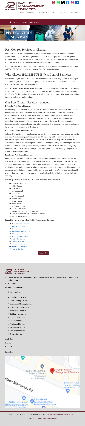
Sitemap (8, 343)
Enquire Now (43, 253)
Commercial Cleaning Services (23, 229)
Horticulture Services (19, 246)
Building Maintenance (20, 236)
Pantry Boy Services (19, 239)
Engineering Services (19, 244)
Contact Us (74, 13)
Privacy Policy (10, 347)
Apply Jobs (62, 13)
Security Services (18, 249)
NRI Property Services (20, 234)
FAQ (53, 13)
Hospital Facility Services (21, 231)
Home (21, 13)
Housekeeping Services (20, 224)
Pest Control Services (17, 324)
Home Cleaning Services (21, 226)
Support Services (18, 241)
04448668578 (13, 284)
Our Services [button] (42, 13)
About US (30, 13)
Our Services (17, 22)
